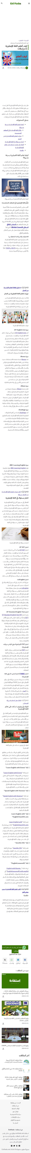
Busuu (24, 359)
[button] (1, 3)
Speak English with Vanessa (13, 796)
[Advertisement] (15, 23)
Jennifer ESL (17, 848)
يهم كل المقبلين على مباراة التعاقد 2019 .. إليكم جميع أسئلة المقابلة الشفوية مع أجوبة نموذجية (15, 992)
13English (24, 588)
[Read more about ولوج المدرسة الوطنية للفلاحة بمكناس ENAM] (15, 1035)
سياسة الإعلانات (15, 1117)
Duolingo (23, 412)
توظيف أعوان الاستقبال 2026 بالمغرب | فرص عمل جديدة (13, 1078)
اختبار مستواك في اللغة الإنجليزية (14, 142)
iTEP (23, 650)
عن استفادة (15, 1106)
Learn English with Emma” (12, 773)
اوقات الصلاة (15, 1108)
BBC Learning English (18, 468)
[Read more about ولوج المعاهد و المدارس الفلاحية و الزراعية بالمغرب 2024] (15, 1008)
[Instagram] (11, 1146)
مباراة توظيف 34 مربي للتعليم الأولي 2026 (12, 1069)
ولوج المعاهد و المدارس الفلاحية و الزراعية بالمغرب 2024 (16, 1019)
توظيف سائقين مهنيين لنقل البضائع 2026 (14, 1086)
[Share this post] (3, 67)
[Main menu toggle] (29, 3)
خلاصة (22, 150)
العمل (24, 691)
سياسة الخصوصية (15, 1114)
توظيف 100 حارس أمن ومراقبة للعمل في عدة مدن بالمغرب (13, 1095)
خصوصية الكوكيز (15, 1120)
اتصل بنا (15, 1123)
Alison (19, 389)
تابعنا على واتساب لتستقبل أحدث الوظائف (12, 949)
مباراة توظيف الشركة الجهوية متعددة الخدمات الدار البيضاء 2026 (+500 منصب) (13, 1061)
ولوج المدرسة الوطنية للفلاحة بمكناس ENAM (15, 1045)
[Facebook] (19, 1146)
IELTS (13, 248)
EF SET (22, 550)
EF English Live (21, 333)
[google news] (17, 1146)
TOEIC (22, 674)
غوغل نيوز (15, 1111)
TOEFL (8, 248)
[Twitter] (14, 1146)
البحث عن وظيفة (16, 1103)
